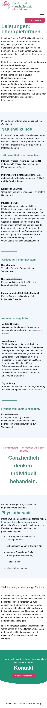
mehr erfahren (18, 167)
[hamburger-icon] (42, 14)
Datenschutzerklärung (30, 703)
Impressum (11, 703)
